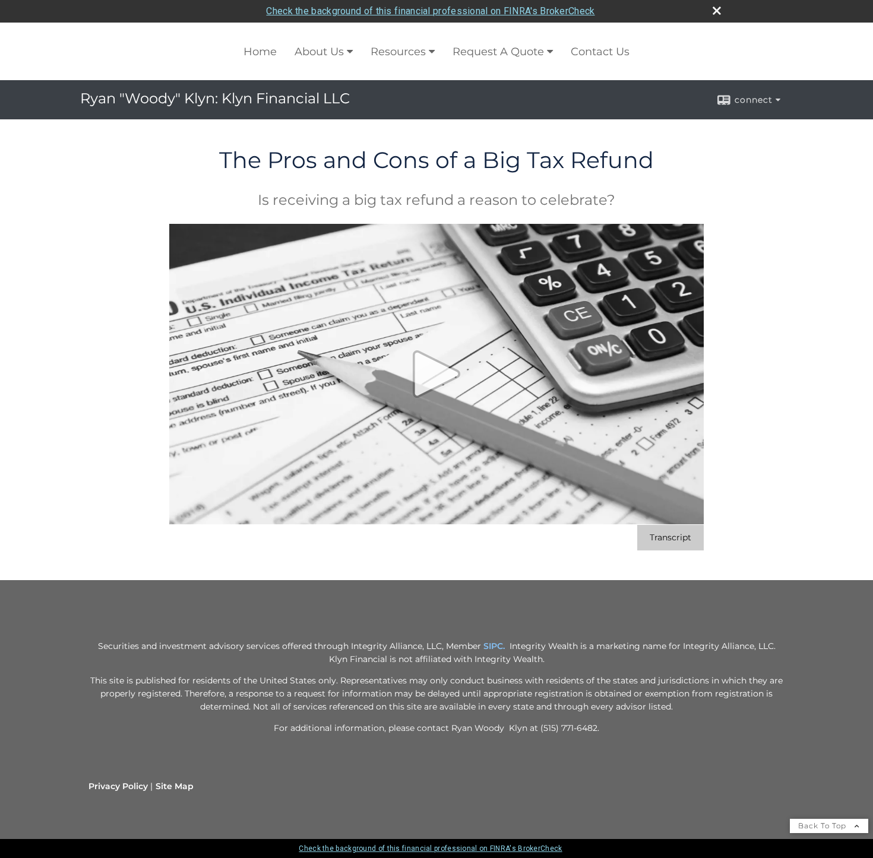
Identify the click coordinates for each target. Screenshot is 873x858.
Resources (398, 51)
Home (260, 51)
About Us (319, 51)
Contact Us (600, 51)
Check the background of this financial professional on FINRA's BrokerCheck (430, 11)
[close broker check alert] (717, 10)
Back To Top (823, 825)
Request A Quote (498, 51)
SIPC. (494, 646)
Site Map (175, 786)
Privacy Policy (118, 786)
